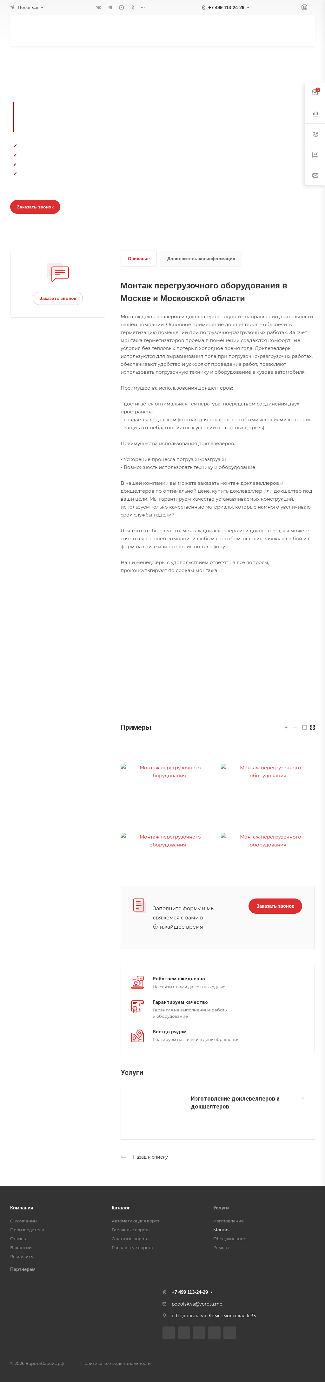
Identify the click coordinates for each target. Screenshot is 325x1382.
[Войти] (304, 7)
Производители (27, 1229)
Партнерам (23, 1269)
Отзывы (18, 1238)
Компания (21, 1207)
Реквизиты (22, 1256)
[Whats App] (229, 1332)
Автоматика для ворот (135, 1220)
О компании (23, 1220)
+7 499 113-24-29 (226, 7)
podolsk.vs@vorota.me (197, 1304)
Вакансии (21, 1247)
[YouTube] (121, 7)
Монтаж (222, 1229)
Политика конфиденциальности (116, 1363)
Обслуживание (229, 1238)
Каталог (121, 1207)
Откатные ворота (130, 1238)
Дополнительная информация (201, 258)
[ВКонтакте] (99, 7)
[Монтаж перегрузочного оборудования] (168, 771)
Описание (139, 258)
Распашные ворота (132, 1247)
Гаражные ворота (131, 1229)
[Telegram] (110, 7)
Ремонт (221, 1247)
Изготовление (228, 1220)
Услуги (221, 1207)
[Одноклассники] (133, 7)
